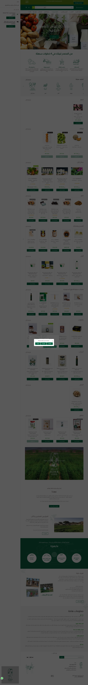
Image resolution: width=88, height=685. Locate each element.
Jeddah (49, 343)
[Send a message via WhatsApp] (2, 678)
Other (38, 343)
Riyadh (43, 343)
